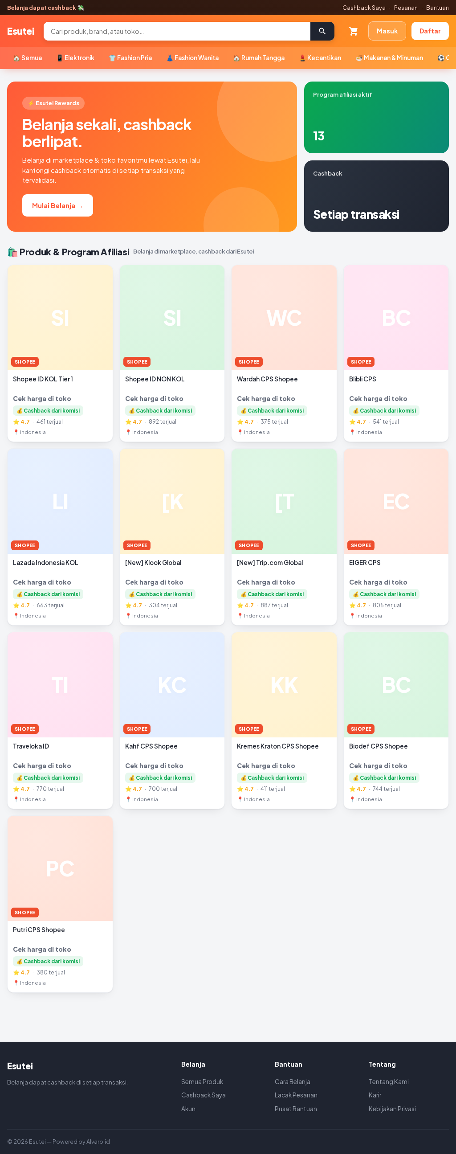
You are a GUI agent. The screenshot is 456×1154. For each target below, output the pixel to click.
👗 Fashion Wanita (192, 57)
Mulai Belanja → (57, 205)
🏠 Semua (27, 57)
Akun (188, 1109)
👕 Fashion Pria (130, 57)
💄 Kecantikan (320, 57)
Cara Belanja (292, 1081)
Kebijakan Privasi (392, 1109)
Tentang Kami (389, 1081)
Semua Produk (202, 1081)
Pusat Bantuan (296, 1109)
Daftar (430, 31)
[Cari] (322, 31)
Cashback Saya (364, 7)
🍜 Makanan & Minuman (389, 57)
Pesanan (406, 7)
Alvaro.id (98, 1141)
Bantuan (437, 7)
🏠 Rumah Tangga (259, 57)
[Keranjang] (353, 31)
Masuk (387, 31)
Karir (375, 1095)
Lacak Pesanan (296, 1095)
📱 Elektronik (75, 57)
